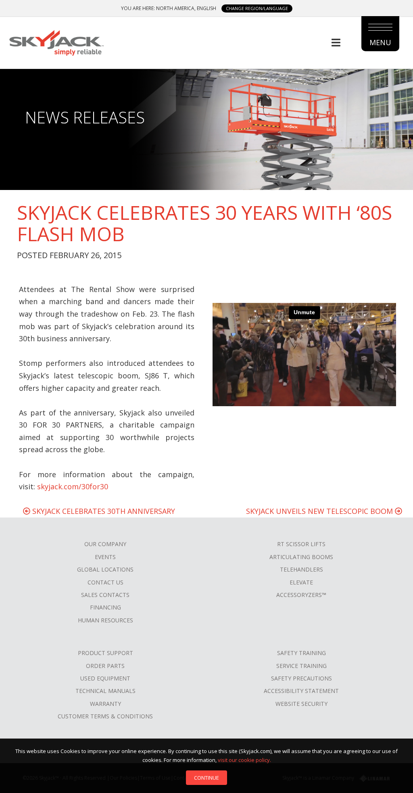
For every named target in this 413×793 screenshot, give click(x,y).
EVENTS (105, 557)
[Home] (56, 41)
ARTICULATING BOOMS (301, 557)
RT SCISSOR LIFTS (301, 544)
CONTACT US (105, 582)
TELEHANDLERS (301, 569)
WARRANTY (105, 703)
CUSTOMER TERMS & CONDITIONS (105, 716)
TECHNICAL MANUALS (105, 691)
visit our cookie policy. (244, 760)
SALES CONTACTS (105, 595)
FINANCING (105, 607)
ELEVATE (301, 582)
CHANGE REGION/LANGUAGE (257, 8)
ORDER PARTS (105, 666)
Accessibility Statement (301, 691)
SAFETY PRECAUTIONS (301, 678)
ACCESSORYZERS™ (301, 595)
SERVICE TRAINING (301, 666)
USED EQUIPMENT (105, 678)
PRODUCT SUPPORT (105, 653)
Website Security (301, 703)
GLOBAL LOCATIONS (105, 569)
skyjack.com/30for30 (72, 486)
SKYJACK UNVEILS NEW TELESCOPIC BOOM (320, 511)
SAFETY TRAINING (301, 653)
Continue (206, 777)
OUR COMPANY (105, 544)
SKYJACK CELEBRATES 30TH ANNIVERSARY (102, 511)
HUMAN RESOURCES (105, 620)
